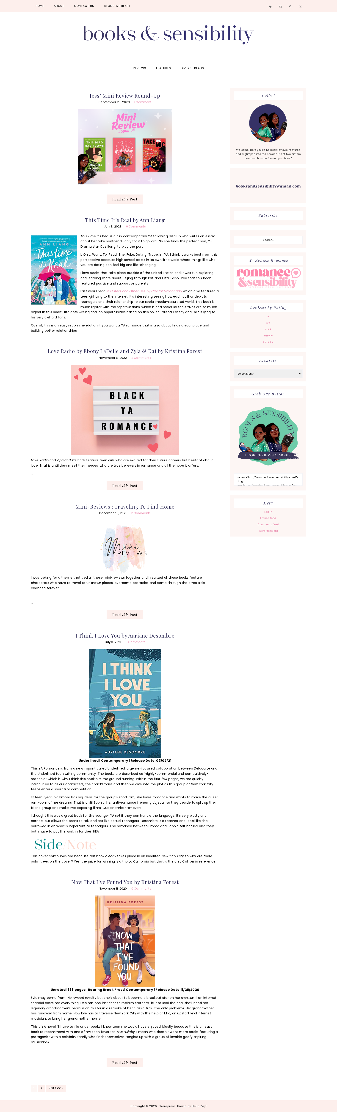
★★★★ (268, 335)
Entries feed (268, 518)
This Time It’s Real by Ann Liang (125, 219)
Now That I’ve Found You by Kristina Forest (125, 882)
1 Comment (142, 102)
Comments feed (268, 524)
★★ (268, 323)
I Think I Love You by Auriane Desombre (124, 635)
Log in (268, 512)
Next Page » (55, 1089)
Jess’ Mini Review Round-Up (125, 95)
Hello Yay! (199, 1106)
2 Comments (141, 358)
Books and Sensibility (168, 37)
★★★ (268, 329)
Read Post (125, 199)
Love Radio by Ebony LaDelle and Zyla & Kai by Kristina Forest (125, 351)
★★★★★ (268, 342)
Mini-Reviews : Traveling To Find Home (124, 506)
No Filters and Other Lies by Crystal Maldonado (144, 291)
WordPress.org (268, 531)
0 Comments (136, 226)
